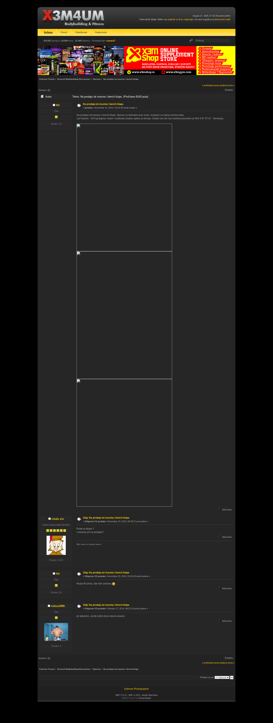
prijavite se (173, 19)
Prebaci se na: (207, 677)
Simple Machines (149, 695)
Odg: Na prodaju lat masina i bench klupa (106, 517)
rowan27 (110, 40)
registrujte (188, 19)
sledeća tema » (227, 85)
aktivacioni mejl (222, 19)
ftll (58, 105)
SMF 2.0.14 (121, 695)
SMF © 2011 (134, 695)
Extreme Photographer (136, 688)
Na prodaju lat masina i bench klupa (103, 104)
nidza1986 (58, 606)
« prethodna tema (210, 85)
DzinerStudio (144, 698)
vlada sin (58, 518)
